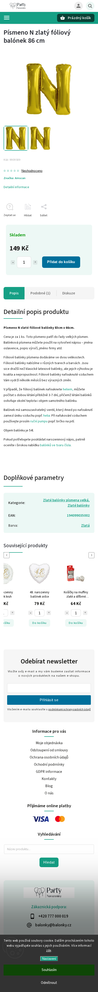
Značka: (14, 178)
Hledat (49, 862)
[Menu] (6, 17)
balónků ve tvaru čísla (55, 445)
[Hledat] (90, 6)
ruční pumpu (39, 421)
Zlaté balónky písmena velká (65, 500)
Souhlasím (49, 969)
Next (92, 555)
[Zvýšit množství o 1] (35, 262)
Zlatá (85, 525)
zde (48, 950)
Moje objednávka (49, 743)
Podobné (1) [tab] (40, 293)
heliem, (68, 389)
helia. (47, 415)
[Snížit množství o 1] (13, 262)
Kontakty (49, 778)
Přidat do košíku (61, 262)
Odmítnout (49, 982)
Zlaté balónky (79, 505)
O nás (49, 793)
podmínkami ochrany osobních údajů (69, 709)
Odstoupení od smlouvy (49, 750)
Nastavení (49, 958)
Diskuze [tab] (68, 293)
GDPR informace (49, 771)
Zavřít (79, 224)
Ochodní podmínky (49, 764)
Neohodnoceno (31, 171)
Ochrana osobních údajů (49, 757)
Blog (49, 786)
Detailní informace (16, 187)
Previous (7, 555)
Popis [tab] (14, 293)
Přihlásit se (49, 700)
